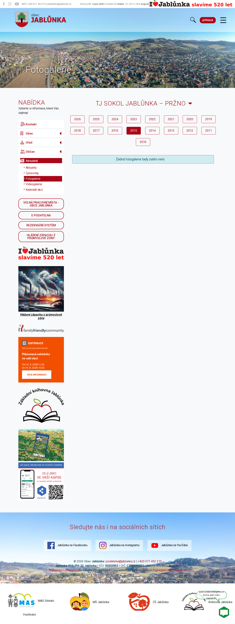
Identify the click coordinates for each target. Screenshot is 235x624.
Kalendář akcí (34, 189)
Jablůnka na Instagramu (123, 545)
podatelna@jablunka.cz (120, 561)
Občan (30, 151)
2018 (77, 130)
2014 (152, 130)
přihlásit (207, 20)
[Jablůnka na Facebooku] (4, 4)
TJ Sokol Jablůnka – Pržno (141, 103)
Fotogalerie (33, 178)
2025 (96, 119)
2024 (115, 119)
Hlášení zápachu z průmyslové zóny (41, 236)
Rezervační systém (41, 225)
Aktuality (31, 167)
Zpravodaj (32, 173)
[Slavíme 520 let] (190, 6)
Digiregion (159, 570)
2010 (143, 142)
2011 (208, 130)
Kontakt (31, 124)
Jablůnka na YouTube (174, 545)
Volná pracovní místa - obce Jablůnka (41, 204)
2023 (133, 119)
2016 (115, 130)
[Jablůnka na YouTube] (17, 4)
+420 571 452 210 (150, 561)
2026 (77, 119)
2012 (190, 130)
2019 (208, 119)
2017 (96, 130)
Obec (29, 133)
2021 (171, 119)
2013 (171, 130)
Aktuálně (32, 161)
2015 (133, 130)
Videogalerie (34, 184)
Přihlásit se (179, 570)
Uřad (29, 142)
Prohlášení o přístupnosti (65, 570)
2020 (190, 119)
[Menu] (223, 20)
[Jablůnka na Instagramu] (9, 4)
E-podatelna (41, 215)
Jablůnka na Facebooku (72, 545)
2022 (152, 119)
